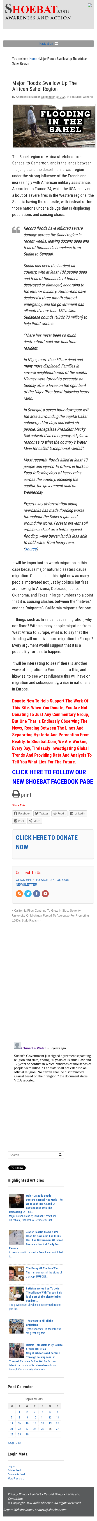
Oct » (18, 1442)
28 (11, 1434)
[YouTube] (45, 894)
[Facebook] (37, 894)
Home (33, 59)
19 (50, 1423)
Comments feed (16, 1474)
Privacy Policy (17, 1494)
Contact (35, 1494)
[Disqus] (53, 979)
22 (19, 1428)
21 (11, 1428)
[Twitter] (28, 894)
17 (34, 1423)
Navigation (46, 43)
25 (42, 1428)
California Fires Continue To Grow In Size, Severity (47, 910)
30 (27, 1434)
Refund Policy (53, 1494)
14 (11, 1423)
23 (27, 1428)
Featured (75, 96)
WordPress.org (16, 1478)
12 (50, 1417)
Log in (11, 1466)
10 (34, 1417)
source (31, 549)
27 (57, 1428)
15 (19, 1423)
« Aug (11, 1442)
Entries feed (14, 1470)
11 (42, 1417)
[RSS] (19, 894)
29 (19, 1434)
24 (34, 1428)
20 (57, 1423)
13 (57, 1417)
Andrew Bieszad (26, 96)
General (88, 96)
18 (42, 1423)
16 (27, 1423)
